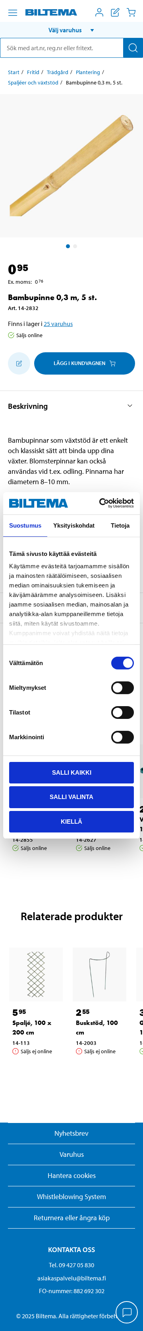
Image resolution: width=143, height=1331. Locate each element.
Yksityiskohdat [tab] (74, 525)
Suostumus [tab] (25, 525)
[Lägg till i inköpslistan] (19, 363)
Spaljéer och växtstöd (33, 82)
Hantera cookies (72, 1175)
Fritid (33, 72)
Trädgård (57, 72)
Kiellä (71, 821)
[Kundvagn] (131, 12)
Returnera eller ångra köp (72, 1217)
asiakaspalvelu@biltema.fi (71, 1278)
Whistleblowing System (71, 1196)
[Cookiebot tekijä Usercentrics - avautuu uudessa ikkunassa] (101, 503)
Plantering (88, 72)
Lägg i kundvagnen (79, 363)
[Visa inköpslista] (115, 12)
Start (13, 72)
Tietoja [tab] (120, 525)
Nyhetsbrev (71, 1133)
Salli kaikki (71, 772)
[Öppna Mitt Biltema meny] (99, 12)
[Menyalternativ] (12, 13)
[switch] (122, 687)
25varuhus (58, 324)
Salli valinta (71, 796)
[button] (71, 30)
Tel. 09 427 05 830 (71, 1265)
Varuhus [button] (72, 1154)
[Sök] (133, 48)
